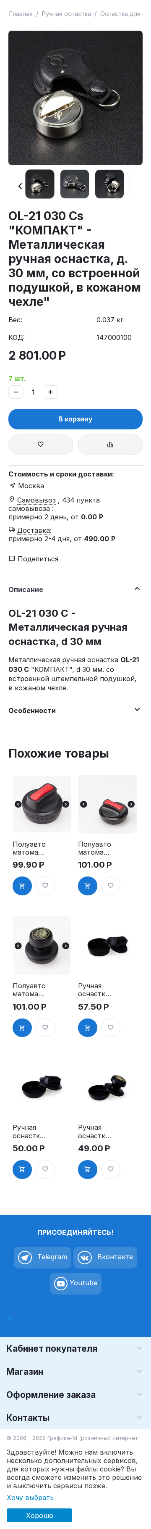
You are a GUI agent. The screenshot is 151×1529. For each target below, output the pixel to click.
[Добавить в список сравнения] (110, 444)
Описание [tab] (25, 589)
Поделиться (37, 559)
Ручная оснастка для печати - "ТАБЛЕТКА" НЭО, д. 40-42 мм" (28, 1132)
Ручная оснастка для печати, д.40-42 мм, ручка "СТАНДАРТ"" (94, 1132)
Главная (21, 13)
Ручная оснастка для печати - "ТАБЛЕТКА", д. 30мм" (93, 990)
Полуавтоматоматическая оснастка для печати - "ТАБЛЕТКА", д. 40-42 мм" (94, 848)
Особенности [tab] (32, 710)
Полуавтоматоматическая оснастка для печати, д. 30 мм (29, 848)
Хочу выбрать (30, 1497)
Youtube (82, 1283)
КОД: (16, 337)
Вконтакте (114, 1257)
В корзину (75, 419)
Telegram (51, 1257)
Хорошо (39, 1515)
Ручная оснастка (66, 13)
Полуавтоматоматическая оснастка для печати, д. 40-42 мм (29, 990)
